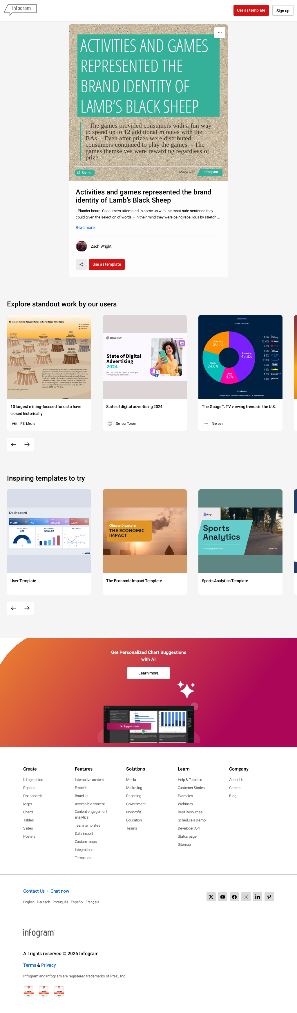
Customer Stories (191, 788)
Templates (83, 858)
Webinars (185, 804)
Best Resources (190, 812)
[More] (219, 32)
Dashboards (32, 796)
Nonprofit (133, 812)
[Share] (81, 264)
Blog (232, 796)
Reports (29, 788)
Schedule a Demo (192, 820)
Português (60, 902)
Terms (29, 965)
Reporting (133, 796)
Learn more (148, 673)
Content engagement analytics (91, 814)
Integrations (84, 849)
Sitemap (184, 844)
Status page (187, 836)
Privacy (48, 965)
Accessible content (90, 804)
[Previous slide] (13, 444)
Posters (29, 836)
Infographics (33, 779)
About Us (236, 779)
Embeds (81, 788)
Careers (235, 788)
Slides (28, 828)
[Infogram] (20, 10)
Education (134, 820)
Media (131, 779)
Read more (85, 227)
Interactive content (89, 779)
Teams (131, 828)
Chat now (59, 891)
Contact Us (34, 891)
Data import (84, 833)
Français (92, 902)
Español (77, 902)
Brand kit (81, 796)
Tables (28, 820)
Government (135, 804)
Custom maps (86, 841)
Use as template (251, 10)
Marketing (134, 788)
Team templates (87, 825)
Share (86, 173)
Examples (185, 796)
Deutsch (43, 902)
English (29, 902)
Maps (27, 804)
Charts (28, 812)
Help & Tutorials (190, 779)
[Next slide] (26, 444)
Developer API (189, 828)
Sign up (282, 10)
